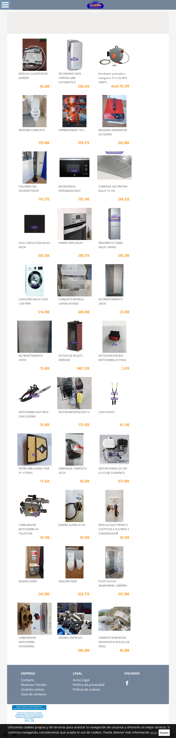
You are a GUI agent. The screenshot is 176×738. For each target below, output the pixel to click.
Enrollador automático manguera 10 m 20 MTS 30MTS (113, 78)
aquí (153, 732)
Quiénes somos (32, 689)
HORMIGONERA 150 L (72, 130)
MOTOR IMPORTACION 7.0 (74, 412)
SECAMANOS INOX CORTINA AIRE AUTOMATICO (70, 78)
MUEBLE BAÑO (28, 581)
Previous (10, 22)
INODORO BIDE (68, 581)
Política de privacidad (88, 684)
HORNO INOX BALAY (71, 243)
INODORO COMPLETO (32, 130)
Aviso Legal (81, 680)
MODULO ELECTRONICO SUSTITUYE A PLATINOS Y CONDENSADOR (114, 529)
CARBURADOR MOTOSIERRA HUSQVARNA (27, 642)
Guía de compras (33, 694)
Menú (5, 5)
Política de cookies (86, 689)
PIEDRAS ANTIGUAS (70, 638)
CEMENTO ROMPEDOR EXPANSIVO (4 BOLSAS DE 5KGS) (114, 642)
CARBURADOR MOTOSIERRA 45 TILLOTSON (28, 529)
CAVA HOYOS (107, 412)
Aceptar (164, 732)
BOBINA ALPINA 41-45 (72, 525)
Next (165, 22)
